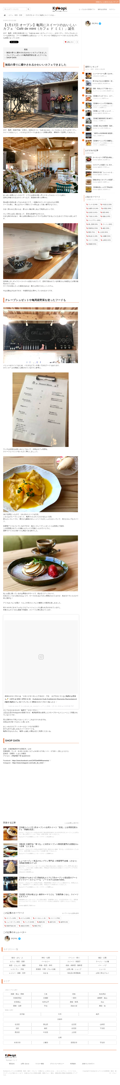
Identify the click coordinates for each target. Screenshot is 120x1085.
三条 (45, 994)
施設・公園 (102, 958)
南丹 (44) (53, 922)
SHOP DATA (11, 58)
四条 (74, 994)
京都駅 (45, 998)
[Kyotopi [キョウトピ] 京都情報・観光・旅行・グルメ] (59, 10)
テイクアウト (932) (94, 220)
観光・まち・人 (17, 958)
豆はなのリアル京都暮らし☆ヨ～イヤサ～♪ (32, 837)
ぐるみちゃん (97, 98)
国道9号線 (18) (11, 926)
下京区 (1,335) (92, 216)
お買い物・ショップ (74, 969)
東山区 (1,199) (92, 236)
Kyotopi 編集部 (23, 905)
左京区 (74, 1024)
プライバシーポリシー (57, 1064)
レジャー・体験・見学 (17, 973)
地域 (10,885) (24, 926)
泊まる (45, 973)
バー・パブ (102, 965)
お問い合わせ (25, 1064)
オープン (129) (11, 918)
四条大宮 (74, 1006)
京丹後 (22, 1014)
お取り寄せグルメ (102, 973)
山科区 (102, 1024)
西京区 (17, 1032)
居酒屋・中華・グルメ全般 (46, 969)
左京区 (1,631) (92, 212)
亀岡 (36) (42, 922)
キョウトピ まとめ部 (99, 91)
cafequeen (22, 872)
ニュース (102, 969)
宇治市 (102, 1042)
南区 (45, 1028)
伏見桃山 (17, 1002)
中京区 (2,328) (107, 204)
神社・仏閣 (46, 958)
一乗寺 (74, 998)
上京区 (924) (104, 232)
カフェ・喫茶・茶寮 (17, 961)
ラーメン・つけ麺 (102, 961)
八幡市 (45, 1042)
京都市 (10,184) (93, 208)
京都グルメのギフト (88, 1064)
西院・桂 (102, 1006)
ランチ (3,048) (29, 922)
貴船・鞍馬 (74, 1002)
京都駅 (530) (106, 236)
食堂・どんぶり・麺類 (17, 965)
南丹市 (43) (64, 922)
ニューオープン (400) (13, 922)
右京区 (17, 1024)
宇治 (45, 1006)
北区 (17, 1028)
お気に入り (70, 42)
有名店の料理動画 (74, 973)
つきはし (95, 121)
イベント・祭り (74, 958)
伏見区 (74, 1028)
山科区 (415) (106, 240)
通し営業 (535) (93, 224)
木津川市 (17, 1042)
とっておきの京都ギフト (87, 9)
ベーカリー (46, 961)
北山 (102, 1002)
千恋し (95, 135)
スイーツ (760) (55, 918)
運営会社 (12, 1064)
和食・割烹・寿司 (45, 965)
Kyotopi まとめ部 (98, 128)
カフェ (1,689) (25, 918)
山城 (59, 1037)
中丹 (59, 1014)
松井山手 (45, 1002)
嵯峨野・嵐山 (102, 998)
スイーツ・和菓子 (74, 961)
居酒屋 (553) (92, 244)
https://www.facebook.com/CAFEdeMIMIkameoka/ (30, 760)
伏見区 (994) (107, 208)
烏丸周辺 (102, 994)
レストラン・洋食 (17, 969)
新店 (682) (105, 212)
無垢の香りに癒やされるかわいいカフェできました (26, 53)
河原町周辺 (17, 998)
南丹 (97, 1014)
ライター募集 (39, 1064)
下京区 (102, 1028)
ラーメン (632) (107, 224)
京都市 (59, 1019)
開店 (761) (37, 926)
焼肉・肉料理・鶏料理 (74, 965)
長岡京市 (74, 1042)
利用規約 (73, 1064)
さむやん (14, 938)
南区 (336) (105, 228)
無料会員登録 (102, 9)
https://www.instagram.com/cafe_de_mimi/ (27, 763)
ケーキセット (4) (40, 918)
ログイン (112, 9)
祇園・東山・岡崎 (17, 994)
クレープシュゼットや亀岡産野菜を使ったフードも (26, 55)
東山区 (45, 1024)
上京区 (74, 1032)
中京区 (45, 1032)
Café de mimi (13, 706)
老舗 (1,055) (106, 216)
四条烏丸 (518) (93, 228)
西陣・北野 (17, 1006)
